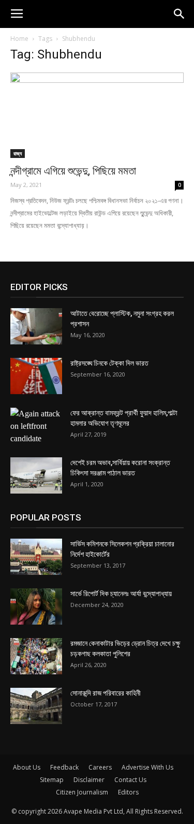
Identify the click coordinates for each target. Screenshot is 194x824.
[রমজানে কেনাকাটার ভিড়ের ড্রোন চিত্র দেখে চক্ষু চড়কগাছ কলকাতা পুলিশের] (36, 656)
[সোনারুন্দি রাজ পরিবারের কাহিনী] (36, 706)
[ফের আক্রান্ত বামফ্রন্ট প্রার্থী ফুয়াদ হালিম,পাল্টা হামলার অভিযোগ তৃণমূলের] (36, 426)
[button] (179, 14)
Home (19, 38)
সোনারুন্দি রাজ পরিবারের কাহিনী (105, 693)
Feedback (64, 767)
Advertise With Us (147, 767)
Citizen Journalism (82, 792)
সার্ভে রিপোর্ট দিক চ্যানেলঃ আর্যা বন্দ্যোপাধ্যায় (121, 593)
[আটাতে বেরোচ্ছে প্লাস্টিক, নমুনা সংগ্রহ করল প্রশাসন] (36, 326)
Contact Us (130, 779)
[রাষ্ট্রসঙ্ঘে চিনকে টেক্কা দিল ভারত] (36, 376)
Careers (100, 767)
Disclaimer (89, 779)
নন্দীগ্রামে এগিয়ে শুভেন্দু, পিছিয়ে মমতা (73, 171)
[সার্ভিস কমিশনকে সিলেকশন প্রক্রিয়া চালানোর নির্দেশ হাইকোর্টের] (36, 557)
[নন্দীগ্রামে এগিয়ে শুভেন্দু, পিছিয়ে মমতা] (97, 115)
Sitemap (52, 779)
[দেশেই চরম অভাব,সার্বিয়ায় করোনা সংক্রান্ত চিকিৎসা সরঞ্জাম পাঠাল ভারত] (36, 475)
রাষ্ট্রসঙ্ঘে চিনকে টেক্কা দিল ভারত (109, 363)
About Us (26, 767)
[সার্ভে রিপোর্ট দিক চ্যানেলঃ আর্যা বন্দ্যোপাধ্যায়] (36, 606)
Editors (128, 792)
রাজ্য (17, 153)
